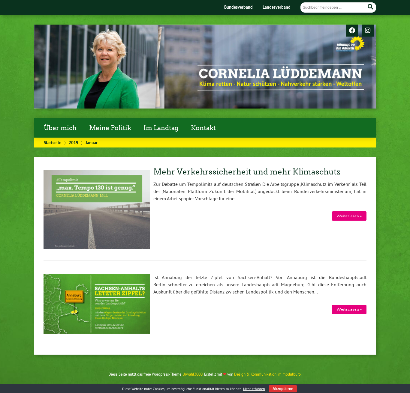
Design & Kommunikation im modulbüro (267, 374)
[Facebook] (352, 31)
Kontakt (203, 128)
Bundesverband (238, 7)
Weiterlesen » (349, 216)
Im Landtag (160, 128)
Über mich (60, 128)
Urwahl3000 (192, 374)
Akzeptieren (283, 389)
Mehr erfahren (254, 388)
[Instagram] (368, 31)
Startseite (52, 142)
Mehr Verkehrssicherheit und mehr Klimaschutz (246, 172)
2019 (73, 142)
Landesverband (277, 7)
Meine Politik (110, 128)
